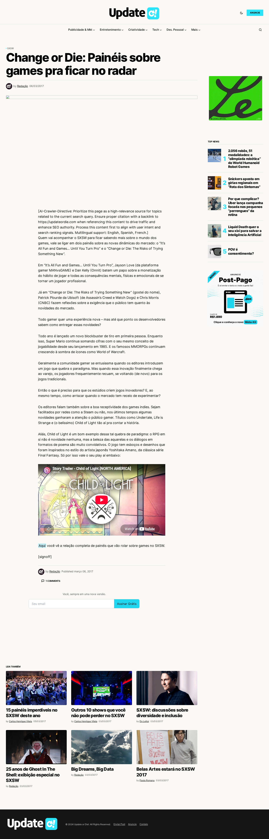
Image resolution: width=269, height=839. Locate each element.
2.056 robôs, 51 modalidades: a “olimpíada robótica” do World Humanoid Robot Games (244, 159)
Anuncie (132, 824)
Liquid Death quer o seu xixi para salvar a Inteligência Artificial (245, 231)
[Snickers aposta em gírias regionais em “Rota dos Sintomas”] (214, 182)
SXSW (10, 48)
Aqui (42, 546)
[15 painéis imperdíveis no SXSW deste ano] (36, 688)
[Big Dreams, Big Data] (101, 747)
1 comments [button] (53, 581)
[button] (241, 12)
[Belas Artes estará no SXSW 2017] (166, 747)
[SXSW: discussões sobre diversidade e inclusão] (166, 688)
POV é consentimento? (241, 251)
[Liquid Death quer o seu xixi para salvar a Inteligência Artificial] (214, 230)
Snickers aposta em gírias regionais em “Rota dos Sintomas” (244, 183)
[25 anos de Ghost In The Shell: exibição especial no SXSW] (36, 747)
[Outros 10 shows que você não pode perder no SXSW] (101, 688)
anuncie (255, 12)
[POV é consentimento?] (214, 251)
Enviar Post (119, 824)
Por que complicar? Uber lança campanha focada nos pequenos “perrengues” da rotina (245, 207)
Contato (144, 824)
